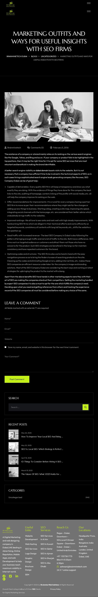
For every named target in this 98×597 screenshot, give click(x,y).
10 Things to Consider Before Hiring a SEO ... (42, 461)
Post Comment (17, 379)
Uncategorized (15, 497)
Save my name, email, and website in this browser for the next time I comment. (43, 347)
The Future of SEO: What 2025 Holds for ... (41, 474)
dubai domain (42, 170)
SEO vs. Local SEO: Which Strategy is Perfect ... (42, 449)
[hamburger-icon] (89, 3)
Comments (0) (37, 147)
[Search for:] (49, 407)
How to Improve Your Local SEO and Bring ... (42, 436)
